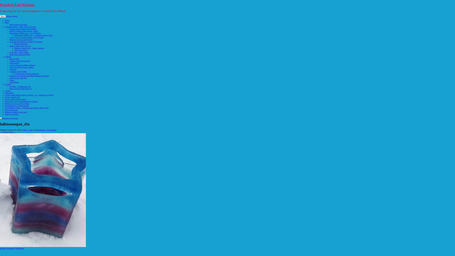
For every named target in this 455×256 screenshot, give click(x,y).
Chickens (12, 70)
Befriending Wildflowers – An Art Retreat (25, 33)
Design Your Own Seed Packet (21, 40)
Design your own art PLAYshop (17, 104)
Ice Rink (8, 84)
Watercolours (14, 63)
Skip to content (11, 16)
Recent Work (14, 59)
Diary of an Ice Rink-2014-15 (20, 89)
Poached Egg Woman (17, 4)
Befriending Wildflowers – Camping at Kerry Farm (33, 35)
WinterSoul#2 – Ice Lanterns (45, 130)
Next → (12, 132)
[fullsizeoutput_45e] (43, 246)
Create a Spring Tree (12, 97)
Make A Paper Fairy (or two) (20, 46)
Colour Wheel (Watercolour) (15, 99)
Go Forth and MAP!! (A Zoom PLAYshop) (25, 42)
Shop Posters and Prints (18, 25)
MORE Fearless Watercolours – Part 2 (23, 31)
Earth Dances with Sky (18, 78)
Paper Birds (9, 93)
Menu (3, 16)
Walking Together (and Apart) (16, 112)
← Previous (4, 132)
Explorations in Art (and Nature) (17, 106)
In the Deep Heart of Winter (19, 55)
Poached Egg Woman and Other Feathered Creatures (29, 76)
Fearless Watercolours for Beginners (22, 29)
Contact (8, 91)
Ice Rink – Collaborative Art (20, 87)
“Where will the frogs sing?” (20, 61)
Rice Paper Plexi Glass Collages (21, 67)
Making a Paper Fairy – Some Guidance (29, 48)
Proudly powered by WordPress (12, 248)
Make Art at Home (12, 114)
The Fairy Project (20, 50)
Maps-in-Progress (20, 44)
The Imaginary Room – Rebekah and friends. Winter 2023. (27, 108)
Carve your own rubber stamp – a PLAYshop (26, 38)
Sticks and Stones (11, 110)
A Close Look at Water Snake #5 (26, 74)
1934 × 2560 (28, 130)
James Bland (14, 82)
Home (7, 20)
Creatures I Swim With (18, 72)
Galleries (8, 57)
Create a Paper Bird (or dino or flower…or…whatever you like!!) (29, 95)
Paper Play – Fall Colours (19, 52)
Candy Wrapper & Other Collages (22, 65)
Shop (7, 23)
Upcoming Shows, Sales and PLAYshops (20, 27)
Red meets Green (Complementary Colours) (21, 102)
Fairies (11, 80)
